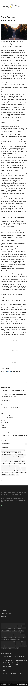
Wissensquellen (4, 429)
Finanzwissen (10, 461)
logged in (9, 371)
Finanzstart (4, 461)
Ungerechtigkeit (23, 472)
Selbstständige (4, 425)
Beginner (8, 452)
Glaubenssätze (4, 463)
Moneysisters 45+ (5, 422)
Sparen (23, 470)
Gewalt (23, 461)
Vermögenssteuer (11, 474)
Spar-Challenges (4, 427)
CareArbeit (4, 454)
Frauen (2, 419)
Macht (24, 463)
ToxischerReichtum (14, 472)
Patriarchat (23, 467)
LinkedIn (19, 463)
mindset (13, 467)
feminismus (14, 456)
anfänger (3, 450)
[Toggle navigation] (24, 6)
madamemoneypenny (6, 467)
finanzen (10, 459)
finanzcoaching (4, 459)
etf (25, 454)
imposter (10, 463)
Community (9, 454)
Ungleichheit (4, 474)
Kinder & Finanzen (5, 420)
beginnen (3, 452)
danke (15, 454)
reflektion (3, 470)
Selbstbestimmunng (11, 470)
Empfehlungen (20, 454)
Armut (15, 450)
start (2, 472)
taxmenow (7, 472)
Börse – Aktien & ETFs (6, 415)
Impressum (3, 616)
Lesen (15, 463)
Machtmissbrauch (5, 465)
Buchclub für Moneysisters (7, 417)
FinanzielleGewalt (17, 459)
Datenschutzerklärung (6, 613)
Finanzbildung (20, 456)
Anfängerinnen (9, 450)
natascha (18, 467)
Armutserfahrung (21, 450)
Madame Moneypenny (14, 465)
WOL (17, 474)
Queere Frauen (4, 424)
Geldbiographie (17, 461)
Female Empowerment (6, 456)
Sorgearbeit (18, 470)
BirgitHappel (14, 452)
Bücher (19, 452)
